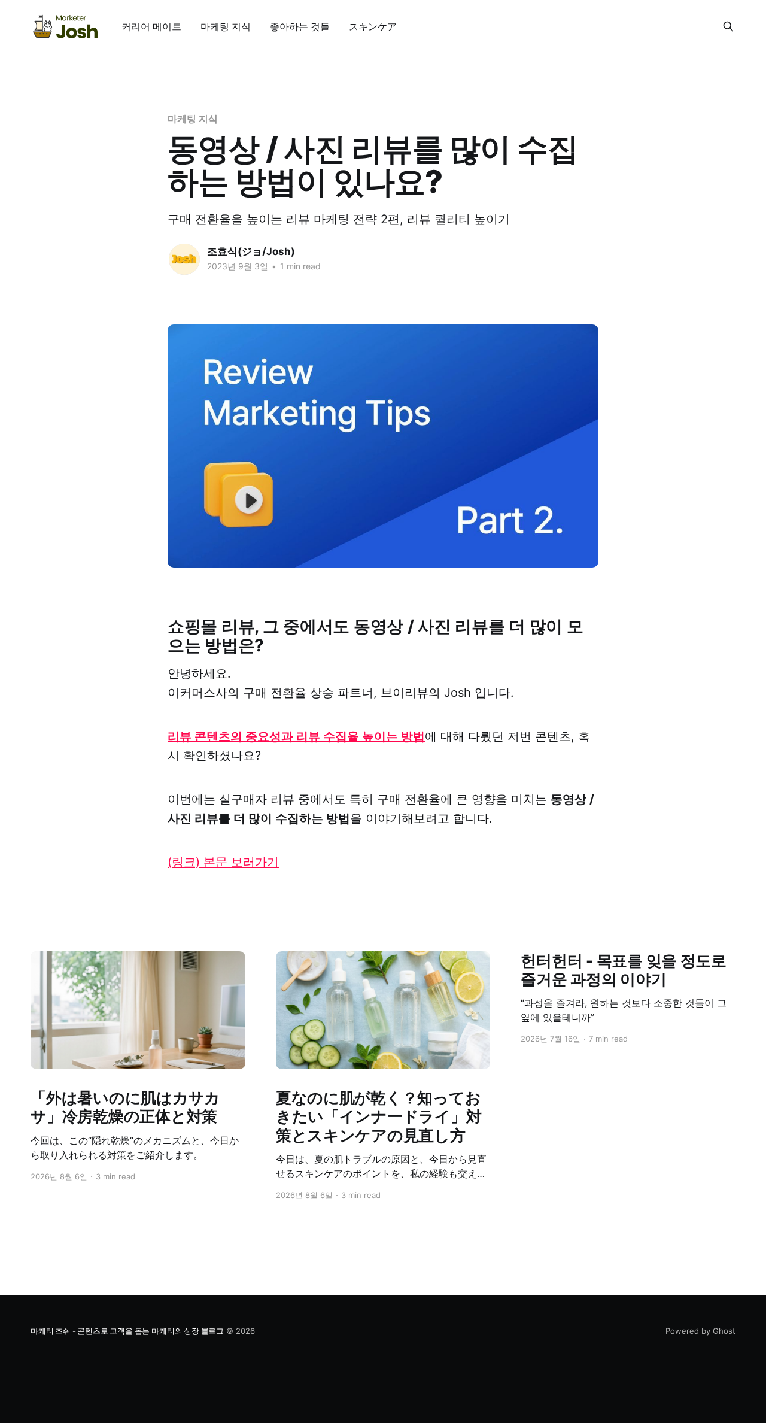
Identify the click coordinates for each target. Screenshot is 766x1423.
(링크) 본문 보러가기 (223, 862)
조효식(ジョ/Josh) (251, 251)
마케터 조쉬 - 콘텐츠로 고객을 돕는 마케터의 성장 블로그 (127, 1331)
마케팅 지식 (225, 26)
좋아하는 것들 (300, 26)
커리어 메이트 (151, 26)
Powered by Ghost (700, 1331)
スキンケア (373, 26)
